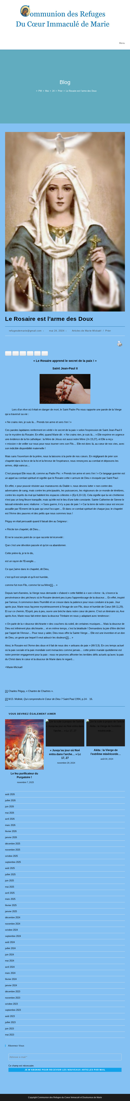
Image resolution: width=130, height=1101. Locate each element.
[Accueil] (34, 91)
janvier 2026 (11, 837)
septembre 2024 (13, 936)
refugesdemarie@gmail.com (25, 330)
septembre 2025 (13, 862)
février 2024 (11, 979)
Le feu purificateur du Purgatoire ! (24, 775)
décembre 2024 (12, 917)
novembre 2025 (12, 849)
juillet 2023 (10, 1022)
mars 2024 (10, 973)
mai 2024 (9, 960)
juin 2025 (9, 880)
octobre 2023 (11, 1004)
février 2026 (11, 831)
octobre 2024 (11, 930)
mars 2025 (10, 899)
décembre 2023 (12, 991)
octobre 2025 (11, 856)
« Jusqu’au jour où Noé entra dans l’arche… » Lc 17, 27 (65, 754)
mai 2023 (9, 1034)
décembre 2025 (12, 843)
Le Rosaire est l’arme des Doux (81, 91)
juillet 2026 (10, 800)
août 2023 (10, 1016)
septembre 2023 (13, 1010)
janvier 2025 (11, 911)
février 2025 (11, 905)
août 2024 (10, 942)
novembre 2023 (12, 997)
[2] (67, 637)
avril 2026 (10, 819)
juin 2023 (9, 1028)
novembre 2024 (12, 923)
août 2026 (10, 794)
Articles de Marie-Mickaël (86, 330)
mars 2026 (10, 825)
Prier (108, 330)
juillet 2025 (10, 874)
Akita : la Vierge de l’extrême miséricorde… (106, 752)
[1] (51, 585)
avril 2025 (10, 893)
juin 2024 (9, 954)
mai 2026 (9, 813)
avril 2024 (10, 967)
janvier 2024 (11, 985)
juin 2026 (9, 806)
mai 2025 (9, 887)
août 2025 (10, 868)
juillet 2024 (10, 948)
